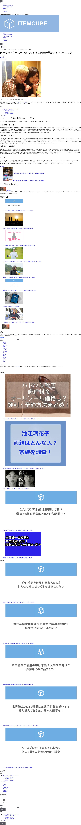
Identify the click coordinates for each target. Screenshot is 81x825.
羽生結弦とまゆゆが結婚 (22, 102)
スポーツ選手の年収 (7, 7)
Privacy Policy (6, 787)
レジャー (5, 354)
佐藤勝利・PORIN (9, 112)
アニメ (4, 352)
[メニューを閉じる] (1, 1)
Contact (5, 11)
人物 (4, 355)
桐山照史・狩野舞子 (9, 113)
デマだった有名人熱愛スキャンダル (10, 109)
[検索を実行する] (18, 339)
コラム (4, 342)
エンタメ (2, 57)
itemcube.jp (9, 190)
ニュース (5, 345)
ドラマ (4, 4)
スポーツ (5, 348)
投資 (4, 361)
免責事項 (5, 791)
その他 (4, 343)
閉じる (2, 809)
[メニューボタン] (1, 44)
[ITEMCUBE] (29, 31)
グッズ (4, 357)
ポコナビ (18, 366)
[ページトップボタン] (1, 805)
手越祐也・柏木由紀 (9, 110)
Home (4, 784)
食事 (4, 346)
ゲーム (4, 360)
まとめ (3, 115)
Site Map (5, 10)
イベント (5, 351)
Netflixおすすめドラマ (8, 5)
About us (5, 8)
